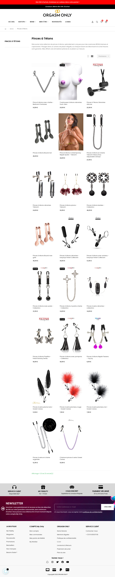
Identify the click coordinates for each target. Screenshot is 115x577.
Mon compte (34, 531)
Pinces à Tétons (12, 41)
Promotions (10, 541)
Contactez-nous (92, 531)
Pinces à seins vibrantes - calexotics (96, 307)
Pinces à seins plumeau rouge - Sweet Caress (70, 408)
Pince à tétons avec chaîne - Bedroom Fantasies (43, 103)
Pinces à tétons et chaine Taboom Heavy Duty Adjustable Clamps (96, 154)
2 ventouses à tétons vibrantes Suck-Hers (71, 103)
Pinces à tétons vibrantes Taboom (42, 206)
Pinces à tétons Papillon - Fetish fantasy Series (42, 357)
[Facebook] (62, 562)
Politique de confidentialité (66, 538)
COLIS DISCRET (72, 491)
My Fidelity (10, 531)
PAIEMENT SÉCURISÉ (100, 491)
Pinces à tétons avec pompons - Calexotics (71, 357)
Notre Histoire (62, 531)
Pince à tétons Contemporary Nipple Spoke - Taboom (70, 154)
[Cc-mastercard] (47, 570)
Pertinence (104, 56)
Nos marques (11, 549)
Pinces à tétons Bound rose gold (42, 256)
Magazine (9, 534)
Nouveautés (10, 538)
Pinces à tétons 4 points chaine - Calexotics (71, 307)
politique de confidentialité (92, 512)
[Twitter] (57, 562)
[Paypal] (61, 570)
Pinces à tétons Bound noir (42, 153)
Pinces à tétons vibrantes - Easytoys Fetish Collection (69, 256)
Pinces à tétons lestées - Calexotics (95, 206)
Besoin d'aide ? (11, 552)
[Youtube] (67, 562)
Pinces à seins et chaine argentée (41, 458)
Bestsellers (10, 545)
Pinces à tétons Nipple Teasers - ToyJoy (98, 357)
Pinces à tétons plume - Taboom (68, 206)
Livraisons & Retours (64, 545)
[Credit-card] (54, 570)
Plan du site (61, 552)
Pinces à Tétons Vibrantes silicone (96, 103)
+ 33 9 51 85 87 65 (92, 534)
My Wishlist (33, 542)
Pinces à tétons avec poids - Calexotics (43, 307)
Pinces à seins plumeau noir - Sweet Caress (97, 408)
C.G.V (59, 542)
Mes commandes (36, 534)
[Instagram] (52, 562)
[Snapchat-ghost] (47, 562)
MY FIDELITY (43, 491)
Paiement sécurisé (63, 549)
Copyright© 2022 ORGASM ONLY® (57, 574)
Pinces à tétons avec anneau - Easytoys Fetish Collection (98, 256)
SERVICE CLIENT (14, 491)
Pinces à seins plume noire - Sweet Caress (43, 408)
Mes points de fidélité (37, 538)
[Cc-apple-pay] (67, 570)
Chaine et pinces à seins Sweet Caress (71, 458)
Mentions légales (63, 534)
